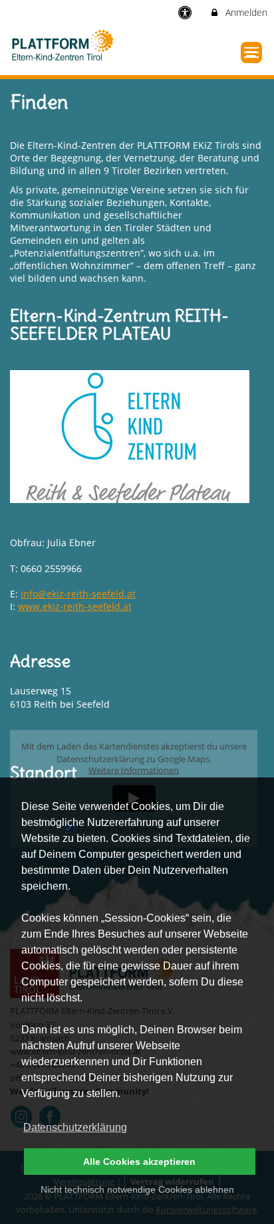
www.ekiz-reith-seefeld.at (75, 606)
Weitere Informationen (133, 770)
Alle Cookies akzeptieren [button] (139, 1161)
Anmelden (245, 12)
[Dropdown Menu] (251, 52)
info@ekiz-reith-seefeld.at (78, 593)
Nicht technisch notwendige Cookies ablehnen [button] (137, 1189)
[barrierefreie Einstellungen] (187, 12)
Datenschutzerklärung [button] (75, 1127)
